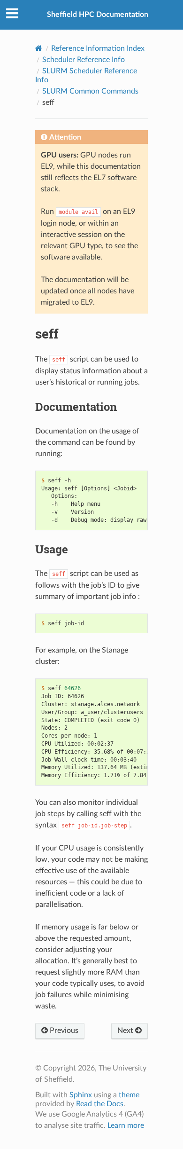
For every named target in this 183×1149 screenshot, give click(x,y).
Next (126, 1030)
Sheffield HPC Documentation (97, 14)
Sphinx (80, 1095)
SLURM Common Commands (90, 91)
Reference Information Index (98, 48)
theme (129, 1095)
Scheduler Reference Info (83, 59)
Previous (63, 1030)
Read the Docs (99, 1104)
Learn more (125, 1125)
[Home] (38, 48)
